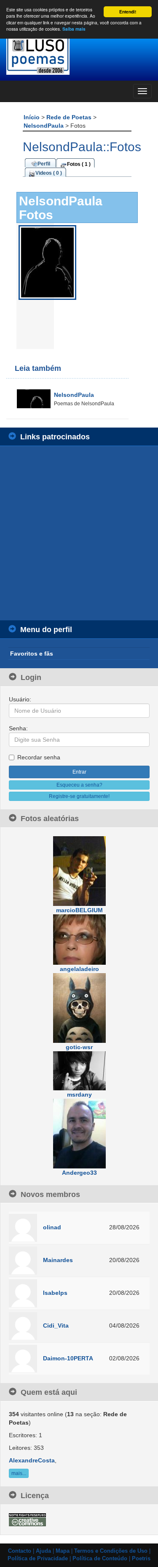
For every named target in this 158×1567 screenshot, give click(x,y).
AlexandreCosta (32, 1460)
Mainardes (58, 1260)
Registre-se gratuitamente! (79, 796)
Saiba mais (74, 29)
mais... (18, 1473)
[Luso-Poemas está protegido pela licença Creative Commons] (27, 1519)
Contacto (19, 1551)
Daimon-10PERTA (68, 1358)
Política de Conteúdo (99, 1559)
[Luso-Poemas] (79, 54)
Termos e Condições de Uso (110, 1551)
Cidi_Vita (56, 1325)
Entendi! (127, 12)
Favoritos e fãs (31, 653)
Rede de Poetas (69, 117)
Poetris (141, 1559)
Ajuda (43, 1551)
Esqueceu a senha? (79, 785)
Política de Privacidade (38, 1559)
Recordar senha (38, 757)
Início (32, 117)
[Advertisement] (79, 533)
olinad (52, 1227)
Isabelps (55, 1292)
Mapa (63, 1551)
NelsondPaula (44, 125)
